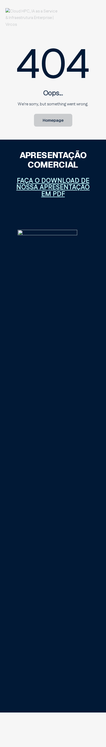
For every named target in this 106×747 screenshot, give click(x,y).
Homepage (53, 120)
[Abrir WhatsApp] (94, 733)
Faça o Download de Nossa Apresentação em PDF (53, 187)
